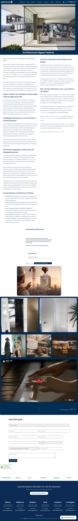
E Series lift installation (59, 131)
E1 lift (14, 181)
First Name (12, 428)
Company (42, 446)
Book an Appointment (7, 510)
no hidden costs (66, 108)
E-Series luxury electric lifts (55, 116)
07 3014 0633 (32, 508)
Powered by (41, 263)
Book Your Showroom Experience (39, 493)
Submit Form (13, 460)
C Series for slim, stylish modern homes (48, 118)
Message (11, 452)
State (41, 440)
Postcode (12, 440)
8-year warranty (43, 112)
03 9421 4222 (20, 508)
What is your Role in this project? (19, 446)
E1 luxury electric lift (8, 74)
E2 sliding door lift (20, 74)
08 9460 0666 (45, 508)
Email (41, 434)
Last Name (42, 428)
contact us (67, 124)
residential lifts (50, 83)
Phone (11, 434)
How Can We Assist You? (16, 423)
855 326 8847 (70, 508)
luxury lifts (60, 94)
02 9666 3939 (7, 508)
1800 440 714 (57, 508)
